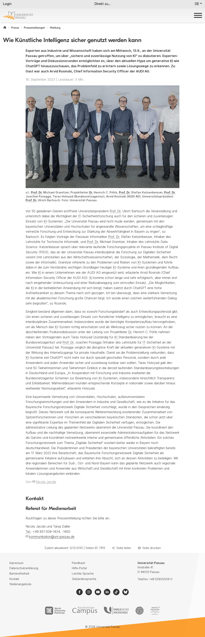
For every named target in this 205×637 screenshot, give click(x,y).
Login (7, 4)
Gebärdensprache (84, 579)
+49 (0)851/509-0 (160, 579)
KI (171, 61)
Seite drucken (151, 548)
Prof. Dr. (36, 192)
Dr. (91, 192)
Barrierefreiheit (19, 573)
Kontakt (14, 579)
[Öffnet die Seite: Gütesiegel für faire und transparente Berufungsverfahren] (140, 611)
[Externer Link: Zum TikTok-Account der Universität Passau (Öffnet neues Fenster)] (116, 592)
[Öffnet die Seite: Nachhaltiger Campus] (84, 611)
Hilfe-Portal (79, 568)
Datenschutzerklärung (23, 568)
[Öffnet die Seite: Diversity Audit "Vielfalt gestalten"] (155, 611)
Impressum (16, 563)
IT (79, 216)
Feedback (78, 563)
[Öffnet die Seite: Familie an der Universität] (116, 611)
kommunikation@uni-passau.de (51, 537)
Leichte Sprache (83, 573)
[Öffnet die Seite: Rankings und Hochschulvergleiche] (55, 611)
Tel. (28, 532)
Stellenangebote (20, 584)
